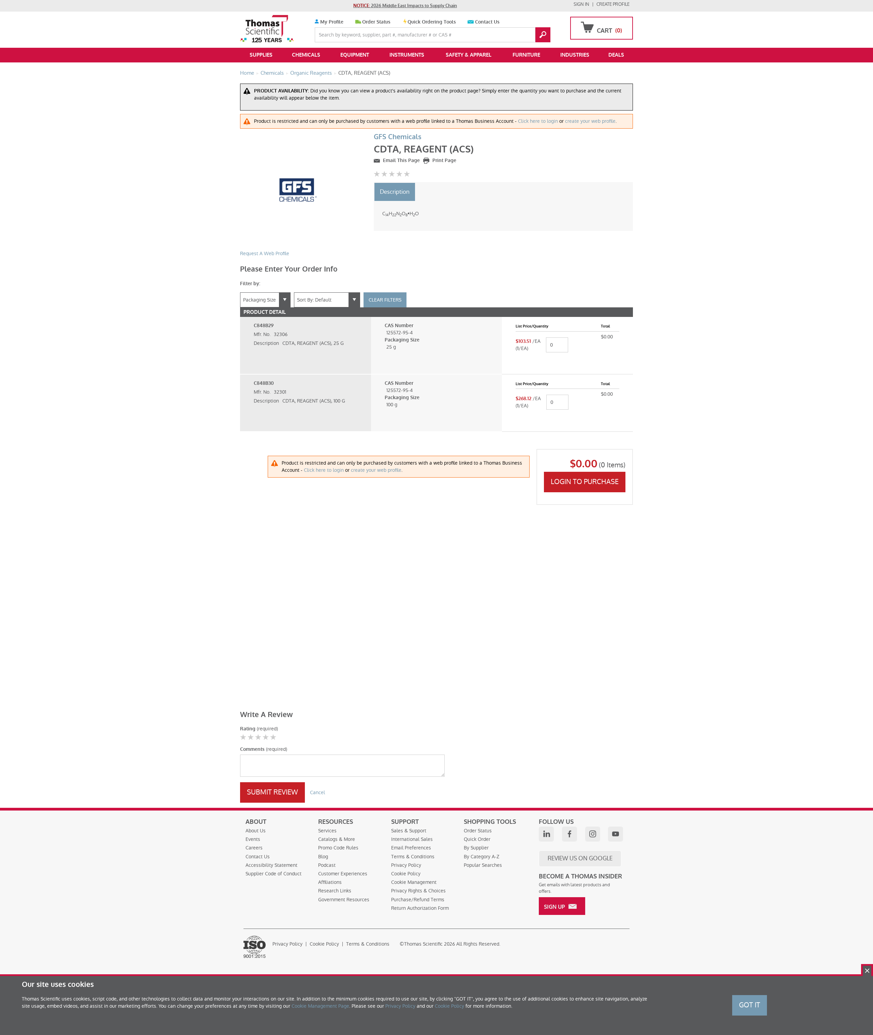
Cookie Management (413, 882)
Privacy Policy (406, 865)
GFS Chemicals (397, 137)
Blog (323, 856)
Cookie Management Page (320, 1006)
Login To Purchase (585, 481)
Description (395, 192)
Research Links (334, 890)
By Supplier (476, 847)
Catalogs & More (336, 839)
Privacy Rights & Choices (418, 890)
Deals (616, 55)
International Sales (412, 839)
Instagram (592, 834)
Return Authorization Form (420, 908)
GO (542, 34)
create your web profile (590, 121)
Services (327, 830)
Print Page (443, 160)
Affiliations (330, 882)
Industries (574, 55)
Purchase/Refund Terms (417, 899)
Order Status (376, 22)
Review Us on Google (580, 858)
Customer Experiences (342, 873)
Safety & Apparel (468, 55)
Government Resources (343, 899)
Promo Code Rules (338, 847)
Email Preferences (411, 847)
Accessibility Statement (271, 865)
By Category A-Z (481, 856)
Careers (254, 847)
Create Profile (613, 4)
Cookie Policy (405, 873)
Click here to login (538, 121)
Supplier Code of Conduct (273, 873)
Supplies (261, 55)
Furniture (526, 55)
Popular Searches (483, 865)
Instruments (406, 55)
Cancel (317, 792)
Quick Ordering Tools (432, 22)
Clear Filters (385, 299)
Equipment (354, 55)
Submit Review (272, 792)
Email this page (401, 160)
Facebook (569, 834)
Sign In (581, 4)
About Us (256, 830)
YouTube (615, 834)
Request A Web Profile (264, 253)
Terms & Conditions (412, 856)
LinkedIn (546, 834)
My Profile (331, 22)
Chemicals (306, 55)
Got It (749, 1005)
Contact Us (487, 22)
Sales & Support (408, 830)
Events (253, 839)
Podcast (327, 865)
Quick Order (477, 839)
